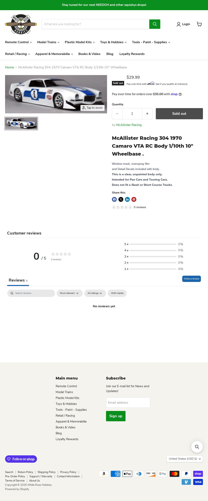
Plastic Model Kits (78, 42)
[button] (153, 244)
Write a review (191, 278)
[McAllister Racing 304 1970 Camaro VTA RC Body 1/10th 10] (21, 123)
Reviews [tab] (18, 280)
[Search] (154, 24)
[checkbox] (117, 293)
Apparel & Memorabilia (53, 54)
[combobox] (95, 24)
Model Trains (47, 42)
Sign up (115, 416)
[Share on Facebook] (114, 199)
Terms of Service (15, 481)
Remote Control (17, 42)
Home (9, 67)
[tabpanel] (104, 319)
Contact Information (68, 476)
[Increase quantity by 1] (147, 113)
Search (9, 472)
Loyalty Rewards (132, 54)
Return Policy (25, 472)
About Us (34, 481)
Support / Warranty (40, 476)
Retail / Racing (16, 54)
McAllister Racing (129, 125)
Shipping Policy (47, 472)
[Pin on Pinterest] (133, 199)
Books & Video (89, 54)
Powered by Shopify (17, 489)
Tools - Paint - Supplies (150, 42)
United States (183, 459)
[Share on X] (120, 199)
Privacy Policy (68, 472)
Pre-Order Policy (15, 476)
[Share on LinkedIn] (127, 199)
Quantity (117, 104)
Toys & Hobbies (112, 42)
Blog (109, 54)
